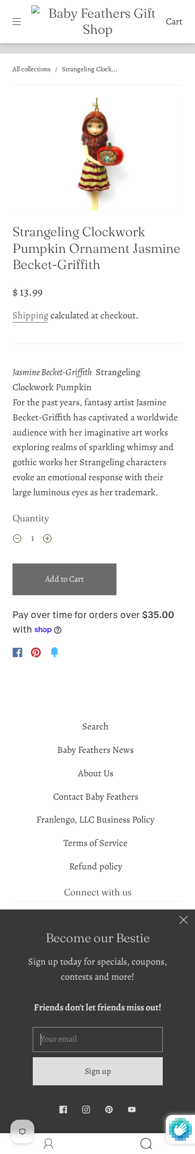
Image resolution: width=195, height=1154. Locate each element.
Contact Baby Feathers (95, 796)
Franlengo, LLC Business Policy (95, 819)
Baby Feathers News (95, 749)
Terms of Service (95, 843)
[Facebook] (17, 652)
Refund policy (95, 866)
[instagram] (86, 1109)
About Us (95, 773)
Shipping (30, 315)
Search (95, 726)
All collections (31, 69)
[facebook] (63, 1109)
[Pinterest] (36, 652)
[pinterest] (109, 1109)
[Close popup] (183, 920)
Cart (174, 21)
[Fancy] (54, 652)
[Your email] (98, 1039)
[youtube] (132, 1109)
